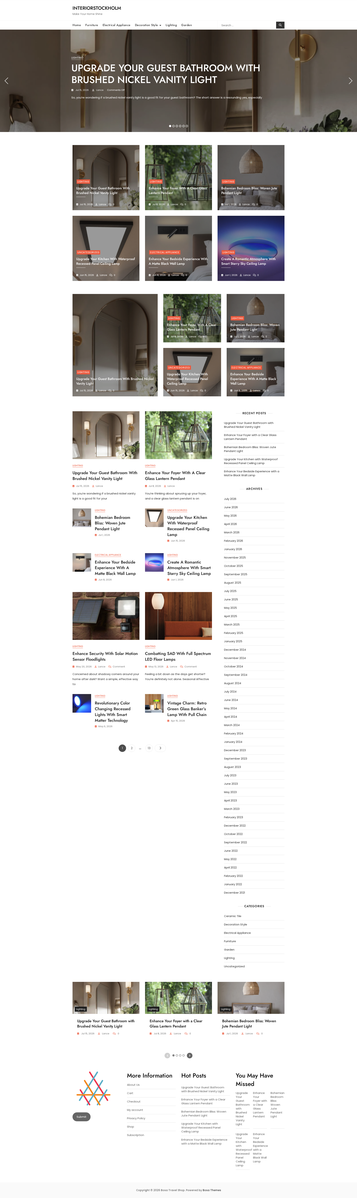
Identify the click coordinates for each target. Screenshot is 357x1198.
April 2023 (230, 800)
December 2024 (235, 650)
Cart (130, 1093)
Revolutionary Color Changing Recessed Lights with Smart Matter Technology (113, 711)
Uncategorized (88, 252)
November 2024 (235, 658)
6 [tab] (187, 126)
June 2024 (231, 700)
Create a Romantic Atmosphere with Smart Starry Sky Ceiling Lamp (248, 261)
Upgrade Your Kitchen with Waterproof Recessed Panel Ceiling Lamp (105, 261)
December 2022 (235, 826)
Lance (100, 90)
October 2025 (233, 566)
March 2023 (231, 809)
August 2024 (232, 683)
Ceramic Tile (232, 916)
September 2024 (235, 675)
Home (77, 25)
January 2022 (233, 884)
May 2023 (230, 792)
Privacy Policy (136, 1118)
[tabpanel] (178, 81)
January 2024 (233, 742)
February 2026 (233, 541)
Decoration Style (146, 25)
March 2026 (231, 532)
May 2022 (230, 859)
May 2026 (230, 516)
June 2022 (231, 851)
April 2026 (230, 524)
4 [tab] (180, 126)
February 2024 (233, 733)
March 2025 (232, 624)
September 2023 (235, 759)
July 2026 (230, 499)
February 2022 (233, 876)
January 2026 (233, 549)
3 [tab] (177, 126)
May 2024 (230, 708)
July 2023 (230, 775)
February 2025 (233, 633)
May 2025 (230, 608)
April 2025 (230, 616)
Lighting (171, 25)
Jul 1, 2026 (230, 204)
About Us (133, 1085)
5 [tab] (184, 126)
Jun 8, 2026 (159, 275)
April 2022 (230, 867)
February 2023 (233, 817)
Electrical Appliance (117, 25)
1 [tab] (170, 126)
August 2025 (232, 583)
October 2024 (233, 666)
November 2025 (235, 557)
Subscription (135, 1135)
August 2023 (232, 767)
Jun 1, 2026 (230, 275)
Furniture (91, 25)
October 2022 (233, 834)
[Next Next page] (160, 748)
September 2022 (235, 842)
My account (135, 1110)
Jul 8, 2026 (158, 204)
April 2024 (230, 717)
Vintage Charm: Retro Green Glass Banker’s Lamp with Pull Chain (187, 708)
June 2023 (231, 784)
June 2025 (231, 599)
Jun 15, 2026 (86, 275)
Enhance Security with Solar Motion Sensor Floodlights (105, 656)
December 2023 (235, 750)
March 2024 (232, 725)
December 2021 (234, 893)
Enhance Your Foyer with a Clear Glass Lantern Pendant (191, 327)
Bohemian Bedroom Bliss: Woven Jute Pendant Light (255, 327)
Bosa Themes (212, 1190)
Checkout (134, 1101)
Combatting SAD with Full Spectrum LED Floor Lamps (178, 656)
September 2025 (235, 574)
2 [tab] (173, 126)
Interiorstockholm (97, 8)
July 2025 (230, 591)
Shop (130, 1127)
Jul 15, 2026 (82, 90)
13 (150, 748)
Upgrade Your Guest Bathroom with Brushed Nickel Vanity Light (165, 74)
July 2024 (230, 691)
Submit (81, 1117)
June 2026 (231, 507)
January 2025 (233, 641)
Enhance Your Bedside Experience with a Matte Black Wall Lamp (178, 261)
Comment (119, 667)
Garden (186, 25)
